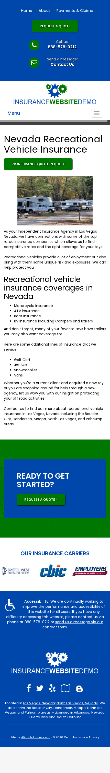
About (44, 10)
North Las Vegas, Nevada (77, 703)
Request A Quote (55, 26)
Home (26, 10)
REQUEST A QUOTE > (41, 499)
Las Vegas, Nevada (39, 703)
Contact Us (62, 64)
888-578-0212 (62, 47)
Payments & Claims (75, 10)
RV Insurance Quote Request (38, 164)
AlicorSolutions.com (35, 737)
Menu (14, 113)
